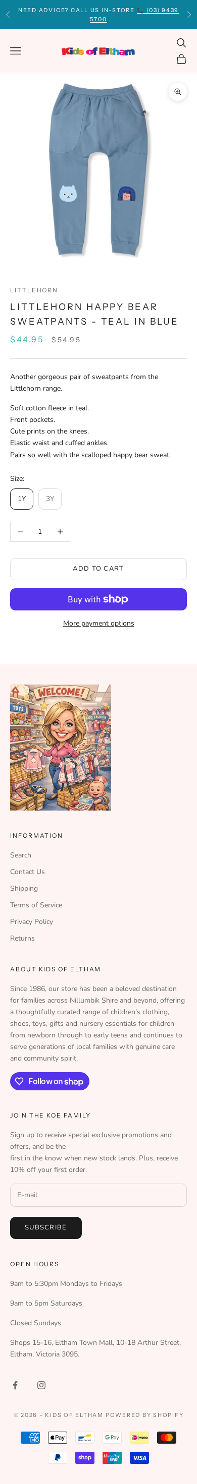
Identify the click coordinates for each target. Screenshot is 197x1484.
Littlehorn (34, 290)
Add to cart (98, 568)
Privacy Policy (31, 921)
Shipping (24, 888)
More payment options (98, 623)
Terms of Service (36, 905)
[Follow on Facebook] (15, 1385)
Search (20, 855)
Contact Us (27, 872)
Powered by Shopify (145, 1414)
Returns (22, 938)
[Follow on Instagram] (41, 1385)
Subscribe (46, 1227)
